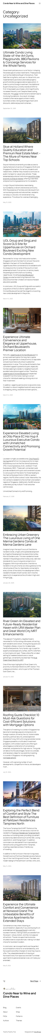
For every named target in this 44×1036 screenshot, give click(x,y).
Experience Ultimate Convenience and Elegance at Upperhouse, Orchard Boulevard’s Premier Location (20, 343)
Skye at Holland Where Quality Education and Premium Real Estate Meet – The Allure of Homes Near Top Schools (21, 153)
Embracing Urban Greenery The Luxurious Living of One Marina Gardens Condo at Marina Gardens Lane (21, 539)
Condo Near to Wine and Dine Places (18, 3)
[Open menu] (39, 3)
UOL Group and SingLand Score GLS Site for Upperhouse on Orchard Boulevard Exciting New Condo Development (19, 247)
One (10, 577)
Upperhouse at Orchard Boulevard (22, 355)
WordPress (37, 1032)
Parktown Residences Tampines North (26, 833)
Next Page (35, 981)
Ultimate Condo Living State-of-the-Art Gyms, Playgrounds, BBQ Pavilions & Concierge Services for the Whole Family (21, 59)
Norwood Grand (21, 930)
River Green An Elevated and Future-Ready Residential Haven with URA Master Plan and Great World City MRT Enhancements (21, 627)
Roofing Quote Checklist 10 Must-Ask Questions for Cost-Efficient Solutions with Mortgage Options (21, 720)
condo (16, 94)
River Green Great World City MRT (20, 659)
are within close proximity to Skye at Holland (21, 177)
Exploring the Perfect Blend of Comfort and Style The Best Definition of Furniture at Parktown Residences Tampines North (21, 817)
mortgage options (9, 758)
